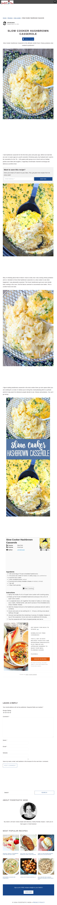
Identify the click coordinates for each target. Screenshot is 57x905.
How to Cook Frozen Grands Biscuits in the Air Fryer (45, 854)
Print (43, 550)
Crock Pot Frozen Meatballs (28, 877)
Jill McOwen (11, 22)
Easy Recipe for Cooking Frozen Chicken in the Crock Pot (45, 878)
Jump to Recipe (29, 39)
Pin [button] (48, 550)
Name (5, 740)
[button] (55, 2)
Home (4, 18)
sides (27, 674)
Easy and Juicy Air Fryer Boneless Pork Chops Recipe (28, 854)
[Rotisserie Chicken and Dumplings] (11, 874)
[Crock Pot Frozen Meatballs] (28, 874)
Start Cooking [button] (28, 588)
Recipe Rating (7, 710)
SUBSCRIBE (28, 892)
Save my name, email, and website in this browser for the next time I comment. (25, 761)
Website (5, 753)
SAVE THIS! (43, 178)
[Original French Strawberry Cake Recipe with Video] (11, 850)
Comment (6, 716)
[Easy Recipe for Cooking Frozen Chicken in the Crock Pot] (46, 874)
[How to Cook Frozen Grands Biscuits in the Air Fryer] (46, 850)
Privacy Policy (39, 902)
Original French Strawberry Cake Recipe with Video (10, 854)
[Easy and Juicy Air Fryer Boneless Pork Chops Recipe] (28, 850)
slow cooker (17, 18)
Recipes (10, 18)
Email (5, 746)
